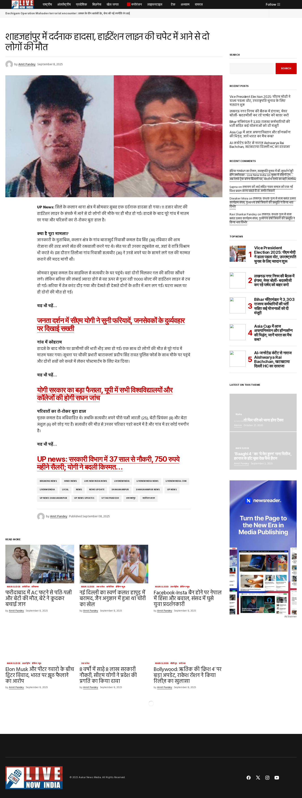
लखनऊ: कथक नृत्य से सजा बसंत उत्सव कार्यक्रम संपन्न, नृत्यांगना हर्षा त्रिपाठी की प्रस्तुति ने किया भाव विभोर (263, 202)
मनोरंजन (182, 664)
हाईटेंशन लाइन (149, 498)
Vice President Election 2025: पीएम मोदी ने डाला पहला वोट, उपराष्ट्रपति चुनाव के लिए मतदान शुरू (260, 101)
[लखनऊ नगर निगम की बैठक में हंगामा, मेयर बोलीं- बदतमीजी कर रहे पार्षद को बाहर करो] (238, 280)
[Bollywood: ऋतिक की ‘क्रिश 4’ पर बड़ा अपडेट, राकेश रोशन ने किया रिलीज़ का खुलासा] (188, 640)
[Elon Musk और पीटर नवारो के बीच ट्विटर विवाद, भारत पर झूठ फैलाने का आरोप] (39, 640)
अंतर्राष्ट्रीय (174, 587)
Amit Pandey (241, 463)
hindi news (70, 481)
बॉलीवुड (173, 664)
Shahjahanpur (120, 489)
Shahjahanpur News (148, 489)
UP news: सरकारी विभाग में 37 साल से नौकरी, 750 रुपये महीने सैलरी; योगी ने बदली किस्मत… (108, 463)
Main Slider (13, 587)
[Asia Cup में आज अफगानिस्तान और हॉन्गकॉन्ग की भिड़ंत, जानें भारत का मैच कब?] (238, 332)
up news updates (84, 498)
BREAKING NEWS (48, 481)
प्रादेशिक (26, 587)
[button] (7, 4)
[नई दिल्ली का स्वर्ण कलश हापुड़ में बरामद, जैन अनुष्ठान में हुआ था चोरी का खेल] (114, 564)
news (79, 489)
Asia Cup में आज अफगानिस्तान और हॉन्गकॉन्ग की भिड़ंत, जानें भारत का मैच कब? (260, 134)
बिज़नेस (239, 415)
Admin (238, 425)
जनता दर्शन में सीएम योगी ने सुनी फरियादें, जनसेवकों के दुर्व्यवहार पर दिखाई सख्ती (111, 324)
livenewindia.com (176, 481)
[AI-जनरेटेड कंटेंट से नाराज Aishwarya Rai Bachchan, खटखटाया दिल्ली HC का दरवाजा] (238, 359)
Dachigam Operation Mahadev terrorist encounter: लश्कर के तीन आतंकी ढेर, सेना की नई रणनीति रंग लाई (67, 13)
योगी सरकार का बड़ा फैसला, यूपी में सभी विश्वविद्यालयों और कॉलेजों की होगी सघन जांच (105, 393)
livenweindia (47, 489)
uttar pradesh (110, 498)
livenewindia (121, 481)
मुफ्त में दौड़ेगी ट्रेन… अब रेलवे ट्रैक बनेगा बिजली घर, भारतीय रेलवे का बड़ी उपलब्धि (263, 177)
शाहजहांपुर (130, 498)
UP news (172, 489)
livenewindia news (147, 481)
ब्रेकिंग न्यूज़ (120, 587)
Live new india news (95, 481)
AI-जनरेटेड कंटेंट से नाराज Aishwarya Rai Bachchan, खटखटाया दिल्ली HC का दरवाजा (260, 145)
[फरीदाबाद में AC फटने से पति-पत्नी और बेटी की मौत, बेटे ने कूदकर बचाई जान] (39, 564)
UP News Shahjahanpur (53, 498)
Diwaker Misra (239, 198)
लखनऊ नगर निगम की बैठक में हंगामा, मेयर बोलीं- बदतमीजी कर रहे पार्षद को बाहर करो (259, 113)
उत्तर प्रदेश (100, 587)
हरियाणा (35, 587)
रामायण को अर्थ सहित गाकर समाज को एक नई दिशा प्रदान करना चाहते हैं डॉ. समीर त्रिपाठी (261, 189)
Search (235, 55)
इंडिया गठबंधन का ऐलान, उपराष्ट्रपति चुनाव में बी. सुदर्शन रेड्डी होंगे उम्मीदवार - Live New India (261, 173)
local (65, 489)
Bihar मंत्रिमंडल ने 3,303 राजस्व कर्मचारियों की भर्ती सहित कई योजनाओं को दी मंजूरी (260, 124)
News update (96, 489)
